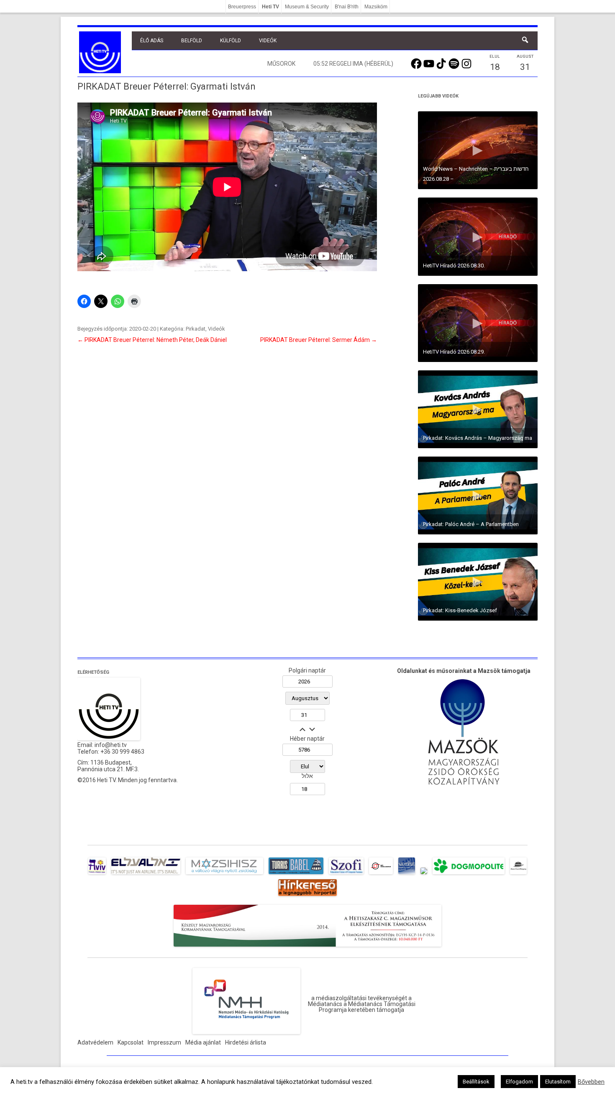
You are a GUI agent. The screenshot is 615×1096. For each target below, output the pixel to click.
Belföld (191, 41)
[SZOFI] (346, 874)
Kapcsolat (131, 1042)
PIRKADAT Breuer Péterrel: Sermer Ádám (318, 339)
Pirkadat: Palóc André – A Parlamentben (471, 524)
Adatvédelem (95, 1042)
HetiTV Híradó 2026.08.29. (454, 352)
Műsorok (281, 63)
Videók (268, 41)
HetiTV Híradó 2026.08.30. (454, 265)
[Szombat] (406, 874)
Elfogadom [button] (519, 1081)
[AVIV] (97, 874)
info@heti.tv (111, 745)
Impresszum (164, 1042)
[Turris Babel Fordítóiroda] (295, 874)
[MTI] (381, 874)
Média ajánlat (203, 1042)
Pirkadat (195, 329)
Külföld (230, 41)
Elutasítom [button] (558, 1081)
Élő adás (151, 41)
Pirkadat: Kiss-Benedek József (460, 610)
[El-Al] (145, 874)
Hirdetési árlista (245, 1042)
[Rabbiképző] (423, 874)
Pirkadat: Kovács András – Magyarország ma (477, 438)
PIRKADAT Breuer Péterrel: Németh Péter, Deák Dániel (152, 339)
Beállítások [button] (476, 1081)
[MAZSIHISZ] (224, 874)
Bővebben (591, 1082)
